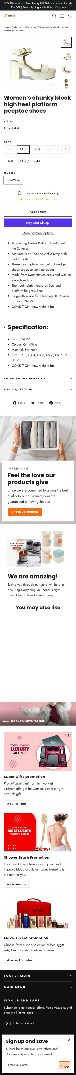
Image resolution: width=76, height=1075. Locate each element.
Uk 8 (10, 161)
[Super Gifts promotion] (38, 751)
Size (7, 142)
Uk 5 (37, 149)
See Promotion (16, 884)
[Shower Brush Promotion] (38, 832)
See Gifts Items (16, 803)
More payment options (38, 233)
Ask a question (18, 389)
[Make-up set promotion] (38, 913)
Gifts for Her (30, 27)
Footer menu (17, 976)
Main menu (14, 987)
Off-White (13, 180)
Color (10, 172)
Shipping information (25, 378)
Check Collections (24, 512)
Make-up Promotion (20, 960)
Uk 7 (63, 149)
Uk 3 (10, 149)
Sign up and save (22, 1000)
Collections (17, 27)
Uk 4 (23, 149)
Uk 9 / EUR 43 (30, 161)
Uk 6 (50, 149)
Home (7, 27)
